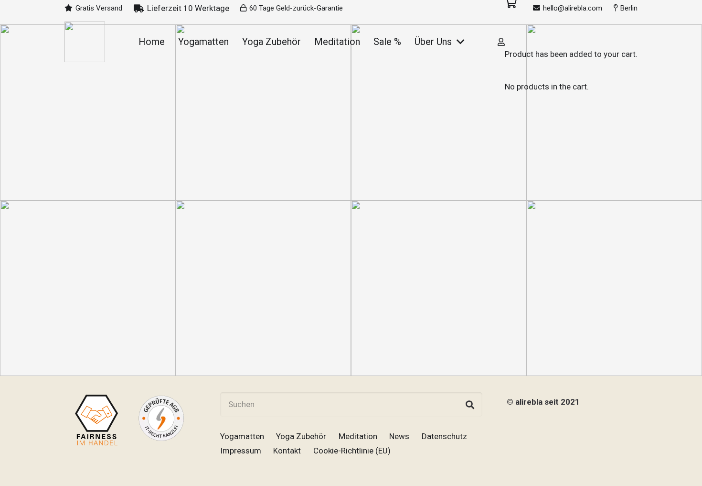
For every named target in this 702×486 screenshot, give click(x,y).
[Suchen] (470, 404)
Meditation (358, 436)
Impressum (240, 450)
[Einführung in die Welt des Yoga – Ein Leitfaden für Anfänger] (88, 112)
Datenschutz (444, 436)
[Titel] (84, 42)
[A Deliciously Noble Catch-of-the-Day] (439, 112)
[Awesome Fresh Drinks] (439, 288)
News (399, 436)
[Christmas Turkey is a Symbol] (88, 288)
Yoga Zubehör (301, 436)
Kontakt (287, 450)
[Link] (501, 41)
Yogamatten (242, 436)
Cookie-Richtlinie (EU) (352, 450)
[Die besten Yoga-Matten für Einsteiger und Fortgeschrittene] (263, 112)
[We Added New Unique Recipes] (263, 288)
